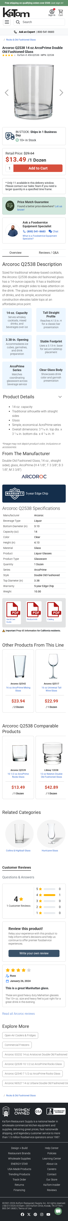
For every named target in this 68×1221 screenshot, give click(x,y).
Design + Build (19, 1148)
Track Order (19, 1179)
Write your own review (34, 953)
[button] (51, 13)
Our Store (51, 1179)
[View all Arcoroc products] (34, 476)
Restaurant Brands (19, 1153)
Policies (51, 1153)
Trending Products (19, 1174)
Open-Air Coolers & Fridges (20, 1035)
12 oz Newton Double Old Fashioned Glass (51, 775)
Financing (19, 1190)
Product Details (18, 396)
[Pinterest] (35, 1214)
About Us (51, 1163)
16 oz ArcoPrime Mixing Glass (18, 689)
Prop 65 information (26, 630)
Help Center (52, 1148)
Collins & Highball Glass (18, 850)
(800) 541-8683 (36, 231)
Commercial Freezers (17, 1044)
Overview (15, 252)
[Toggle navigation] (7, 22)
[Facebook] (22, 1214)
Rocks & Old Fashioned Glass (21, 39)
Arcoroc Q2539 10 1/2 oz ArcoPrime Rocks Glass (33, 1064)
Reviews (52, 1190)
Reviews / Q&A (49, 252)
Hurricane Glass (50, 850)
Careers (51, 1169)
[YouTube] (48, 1214)
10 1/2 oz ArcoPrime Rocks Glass (18, 775)
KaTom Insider (51, 1184)
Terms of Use (25, 1208)
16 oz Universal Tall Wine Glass (51, 689)
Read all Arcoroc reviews (18, 1013)
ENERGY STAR (19, 1163)
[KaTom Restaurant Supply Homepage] (16, 12)
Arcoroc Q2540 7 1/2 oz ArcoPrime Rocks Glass (32, 1073)
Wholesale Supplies (19, 1158)
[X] (29, 1214)
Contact (51, 1174)
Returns (19, 1184)
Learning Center (51, 1158)
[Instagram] (41, 1214)
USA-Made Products (19, 1169)
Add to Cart (38, 168)
